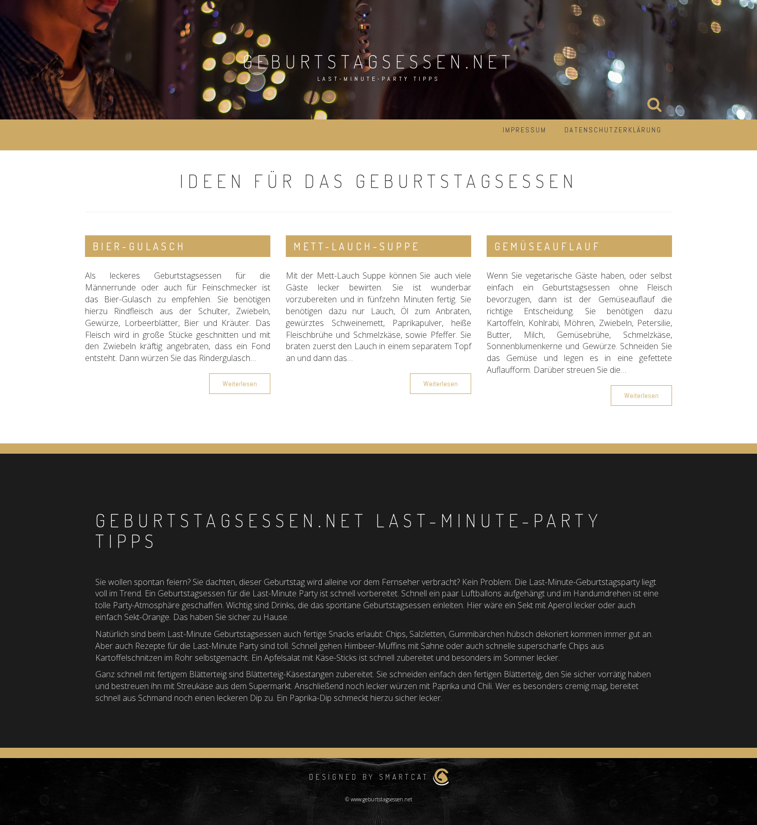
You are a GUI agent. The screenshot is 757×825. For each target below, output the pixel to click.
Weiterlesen (239, 383)
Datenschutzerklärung (613, 129)
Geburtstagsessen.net (379, 61)
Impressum (524, 129)
